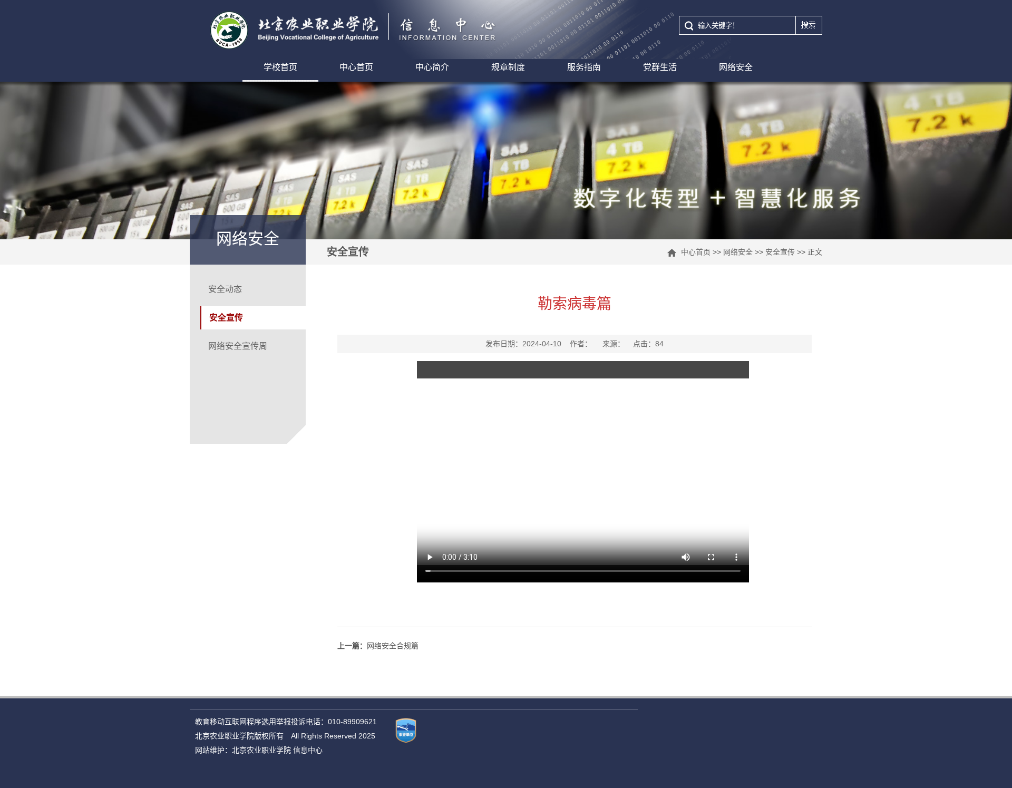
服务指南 (584, 67)
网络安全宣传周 (237, 346)
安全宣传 (780, 252)
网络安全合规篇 (378, 645)
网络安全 (736, 67)
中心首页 (356, 67)
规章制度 (508, 67)
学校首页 (280, 67)
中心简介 (432, 67)
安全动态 (225, 289)
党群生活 (660, 67)
